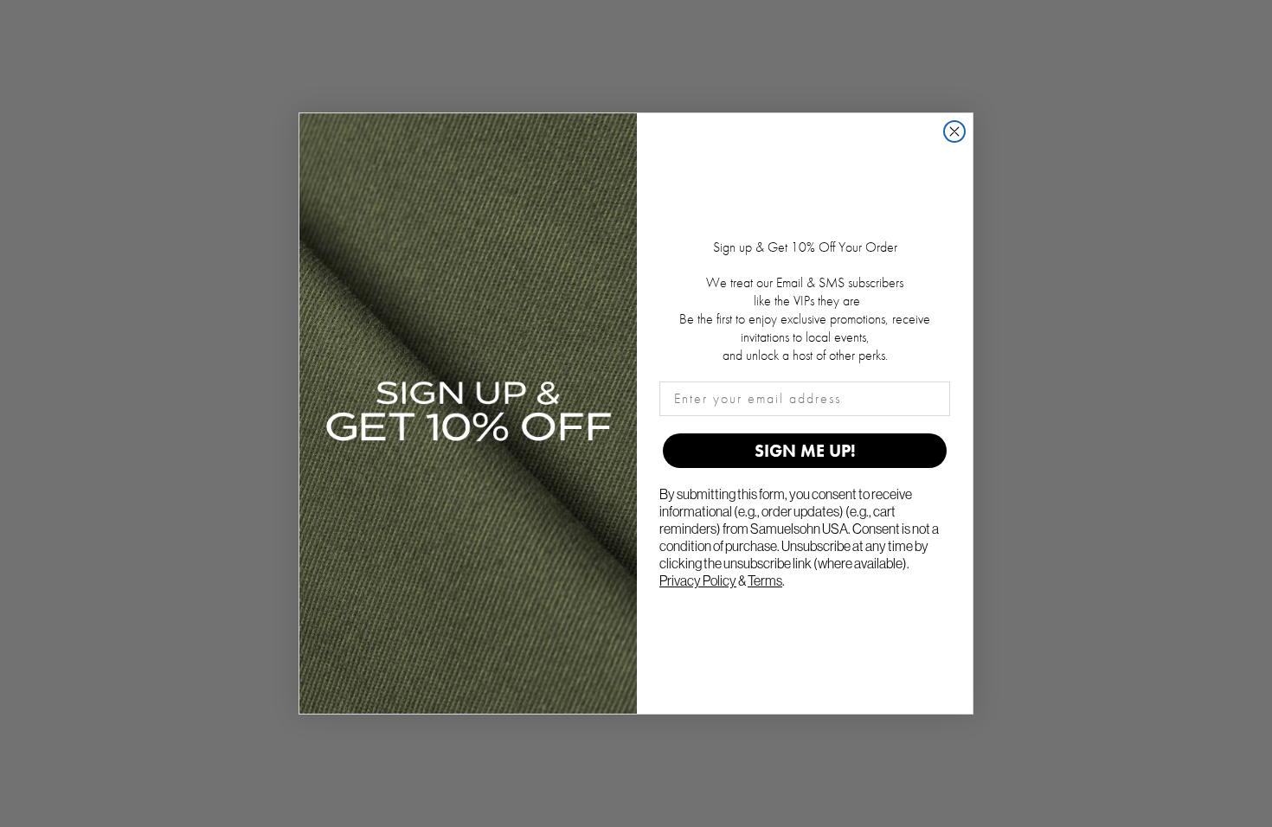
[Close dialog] (954, 131)
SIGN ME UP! (805, 450)
